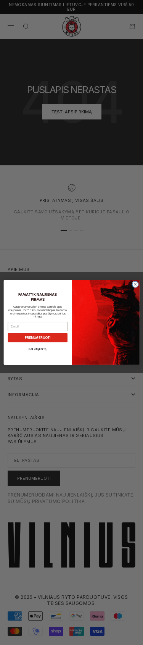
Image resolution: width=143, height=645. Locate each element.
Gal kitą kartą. (37, 349)
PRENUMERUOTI (37, 338)
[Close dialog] (135, 284)
